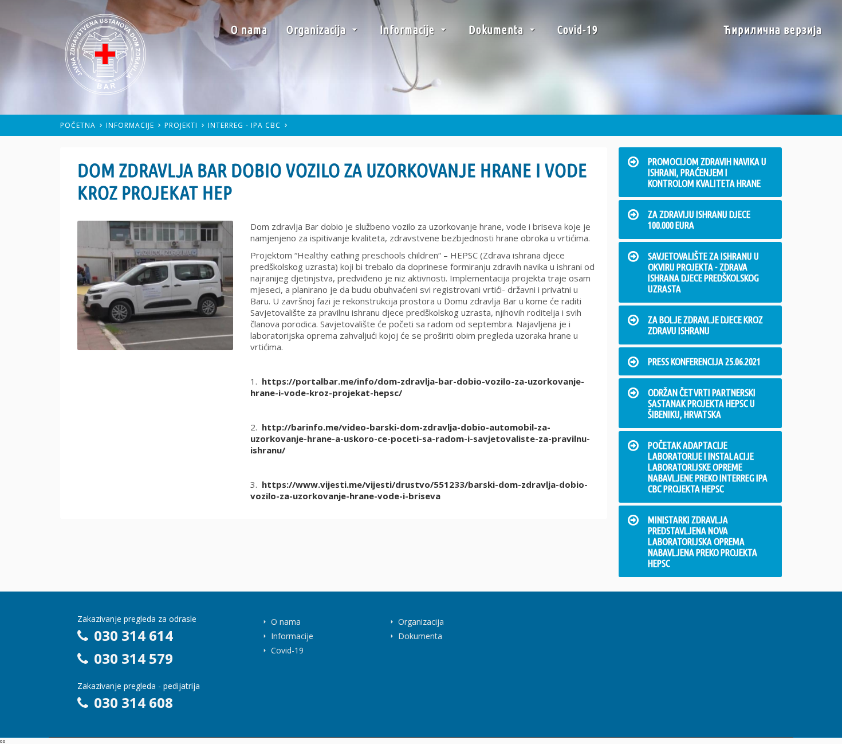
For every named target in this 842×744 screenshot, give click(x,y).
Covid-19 (577, 29)
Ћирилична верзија (772, 29)
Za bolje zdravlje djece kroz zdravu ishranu (705, 325)
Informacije (409, 29)
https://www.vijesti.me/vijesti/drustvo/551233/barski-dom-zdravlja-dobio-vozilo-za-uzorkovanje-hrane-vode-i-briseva (419, 490)
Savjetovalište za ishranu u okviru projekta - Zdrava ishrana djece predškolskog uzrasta (703, 272)
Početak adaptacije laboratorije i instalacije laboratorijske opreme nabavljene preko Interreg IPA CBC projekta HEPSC (708, 467)
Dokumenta (497, 29)
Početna (78, 125)
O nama (249, 29)
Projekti (181, 125)
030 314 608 (133, 702)
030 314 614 (133, 635)
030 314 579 (133, 658)
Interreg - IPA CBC (244, 125)
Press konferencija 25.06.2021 (704, 361)
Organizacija (317, 29)
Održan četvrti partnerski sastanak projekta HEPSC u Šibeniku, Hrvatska (702, 403)
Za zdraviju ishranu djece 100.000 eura (699, 219)
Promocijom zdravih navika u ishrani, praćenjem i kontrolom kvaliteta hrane (707, 172)
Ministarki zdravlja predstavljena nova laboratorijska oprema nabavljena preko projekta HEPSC (702, 541)
